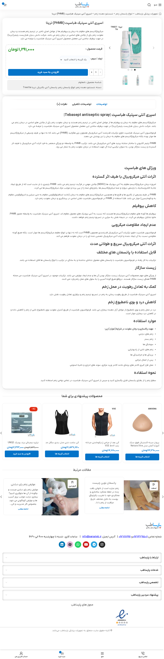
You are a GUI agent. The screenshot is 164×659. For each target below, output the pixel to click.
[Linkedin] (62, 544)
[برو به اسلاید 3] (128, 70)
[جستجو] (149, 5)
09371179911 (125, 536)
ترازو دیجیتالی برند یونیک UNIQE (23, 442)
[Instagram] (102, 544)
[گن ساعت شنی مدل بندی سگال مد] (62, 423)
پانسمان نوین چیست (104, 483)
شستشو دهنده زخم (103, 13)
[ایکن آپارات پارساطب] (70, 544)
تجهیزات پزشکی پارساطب (146, 13)
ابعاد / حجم (96, 58)
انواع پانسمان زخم (124, 13)
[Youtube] (86, 544)
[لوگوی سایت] (82, 4)
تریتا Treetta (29, 87)
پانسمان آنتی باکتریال (47, 87)
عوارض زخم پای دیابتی (23, 484)
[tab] (101, 104)
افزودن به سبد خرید (48, 72)
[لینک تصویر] (122, 617)
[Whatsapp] (78, 544)
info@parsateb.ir (91, 536)
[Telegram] (94, 544)
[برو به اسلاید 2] (131, 70)
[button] (153, 48)
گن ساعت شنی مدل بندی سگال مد (62, 442)
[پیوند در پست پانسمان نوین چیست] (140, 495)
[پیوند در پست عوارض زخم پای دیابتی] (59, 496)
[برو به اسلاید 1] (135, 70)
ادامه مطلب (104, 508)
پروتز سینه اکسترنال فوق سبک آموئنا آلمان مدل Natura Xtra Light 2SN (144, 445)
